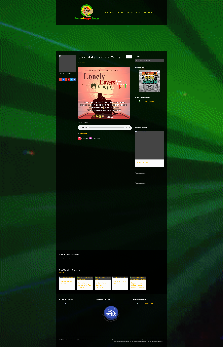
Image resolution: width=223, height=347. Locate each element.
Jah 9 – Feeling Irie (142, 162)
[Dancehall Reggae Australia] (86, 13)
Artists (112, 12)
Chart (132, 12)
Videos (127, 12)
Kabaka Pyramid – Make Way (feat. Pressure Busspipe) (137, 285)
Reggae (69, 73)
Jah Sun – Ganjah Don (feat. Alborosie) (101, 285)
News (122, 12)
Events (117, 12)
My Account (139, 12)
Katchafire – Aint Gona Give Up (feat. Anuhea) (84, 285)
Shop (145, 12)
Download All (82, 62)
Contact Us (151, 12)
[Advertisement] (111, 38)
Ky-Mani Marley (84, 133)
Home (106, 12)
